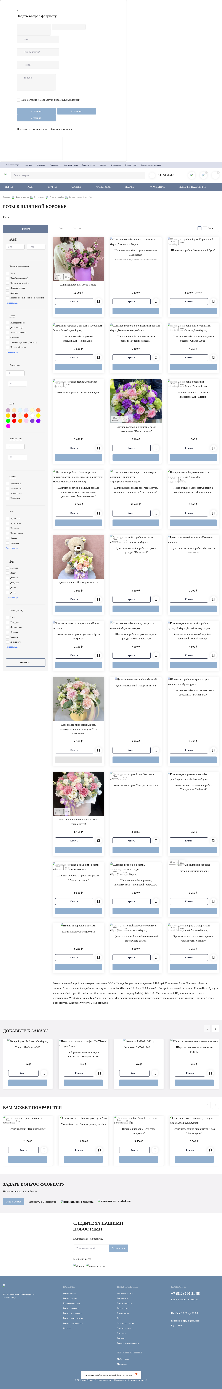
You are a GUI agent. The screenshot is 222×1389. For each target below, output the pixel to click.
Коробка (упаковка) (19, 278)
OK (136, 1374)
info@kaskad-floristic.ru (184, 1299)
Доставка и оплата (71, 165)
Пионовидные (17, 533)
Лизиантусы (16, 627)
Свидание (14, 337)
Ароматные (15, 523)
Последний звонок (18, 347)
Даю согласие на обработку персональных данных (50, 99)
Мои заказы (122, 1364)
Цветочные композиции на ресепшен (27, 298)
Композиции (103, 187)
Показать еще (12, 303)
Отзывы (103, 165)
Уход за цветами (124, 1328)
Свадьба (76, 187)
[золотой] (8, 415)
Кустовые (14, 528)
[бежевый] (20, 415)
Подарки (130, 187)
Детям (13, 587)
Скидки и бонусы (88, 165)
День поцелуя (16, 327)
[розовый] (26, 420)
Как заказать (54, 165)
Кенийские (15, 498)
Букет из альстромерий (73, 1323)
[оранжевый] (20, 420)
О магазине (41, 165)
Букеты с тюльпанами (72, 1313)
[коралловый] (38, 410)
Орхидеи (14, 632)
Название (77, 228)
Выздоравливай (17, 323)
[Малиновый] (8, 426)
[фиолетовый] (38, 420)
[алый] (26, 415)
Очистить (25, 662)
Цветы (9, 187)
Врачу (13, 573)
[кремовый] (32, 410)
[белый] (32, 415)
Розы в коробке (57, 197)
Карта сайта (176, 1325)
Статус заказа (116, 165)
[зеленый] (8, 420)
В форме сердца (17, 288)
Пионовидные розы (71, 1303)
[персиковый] (14, 410)
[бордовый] (14, 415)
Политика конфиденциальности (185, 1321)
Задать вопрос (13, 1202)
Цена (61, 228)
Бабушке (14, 568)
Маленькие (15, 543)
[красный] (14, 420)
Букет (13, 273)
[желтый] (38, 415)
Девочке (14, 578)
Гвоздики (14, 622)
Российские (15, 484)
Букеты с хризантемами (73, 1318)
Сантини (14, 637)
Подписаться (118, 1248)
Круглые (14, 293)
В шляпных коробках (20, 283)
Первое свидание (18, 332)
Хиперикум (15, 642)
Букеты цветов (22, 197)
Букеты (52, 187)
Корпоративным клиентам (151, 165)
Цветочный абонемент (192, 187)
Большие (14, 538)
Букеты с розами (70, 1298)
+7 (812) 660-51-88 (165, 175)
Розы (30, 187)
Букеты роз (39, 197)
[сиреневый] (8, 410)
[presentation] (207, 1028)
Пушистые (15, 518)
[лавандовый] (26, 410)
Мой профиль (123, 1359)
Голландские (16, 488)
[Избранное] (98, 301)
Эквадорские (16, 493)
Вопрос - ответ (131, 165)
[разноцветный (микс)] (32, 420)
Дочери (13, 592)
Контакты (28, 165)
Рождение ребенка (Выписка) (23, 342)
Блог (119, 1318)
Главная (6, 197)
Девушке (14, 583)
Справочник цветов (125, 1323)
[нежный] (20, 410)
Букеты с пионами (71, 1308)
